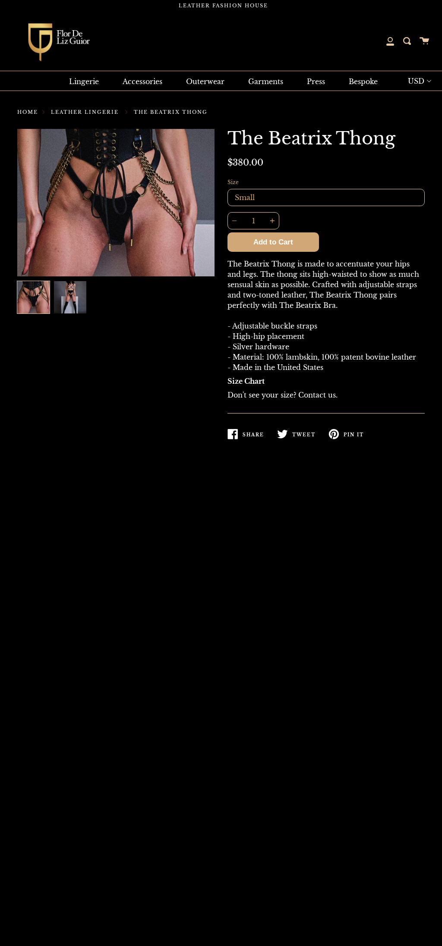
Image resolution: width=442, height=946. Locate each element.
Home (27, 112)
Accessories (142, 81)
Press (316, 81)
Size (233, 182)
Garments (265, 81)
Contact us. (318, 395)
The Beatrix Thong (171, 112)
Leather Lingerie (85, 112)
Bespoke (363, 81)
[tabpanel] (116, 203)
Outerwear (205, 81)
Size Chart (246, 381)
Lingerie (84, 81)
